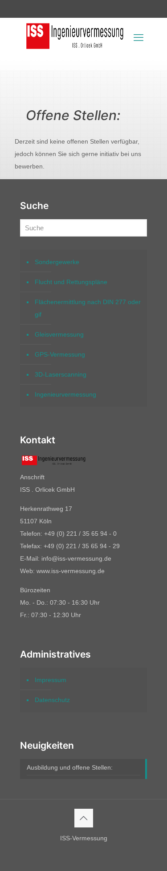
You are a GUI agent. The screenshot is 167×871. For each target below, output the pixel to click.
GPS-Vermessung (60, 354)
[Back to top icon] (83, 818)
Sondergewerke (57, 261)
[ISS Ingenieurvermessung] (75, 51)
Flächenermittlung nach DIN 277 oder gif (88, 308)
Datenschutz (52, 699)
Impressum (50, 679)
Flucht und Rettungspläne (71, 281)
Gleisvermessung (59, 334)
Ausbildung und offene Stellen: (70, 767)
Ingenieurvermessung (65, 394)
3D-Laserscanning (60, 374)
